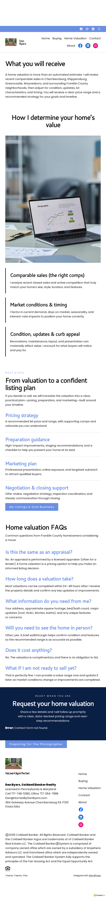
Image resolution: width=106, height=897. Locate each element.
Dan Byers (22, 42)
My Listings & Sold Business (31, 507)
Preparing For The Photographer (36, 744)
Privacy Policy (12, 806)
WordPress (95, 875)
